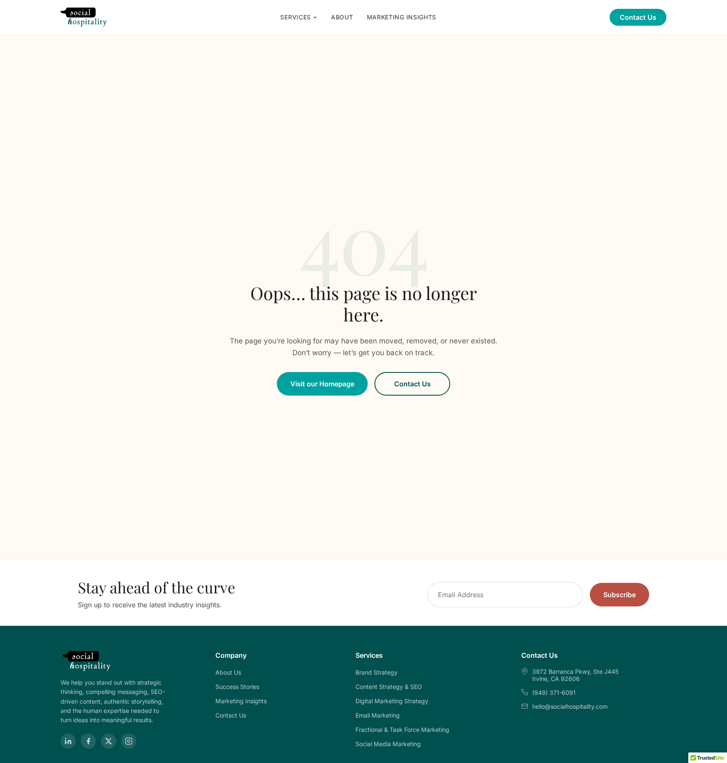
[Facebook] (88, 741)
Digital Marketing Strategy (392, 701)
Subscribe (619, 594)
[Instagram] (128, 741)
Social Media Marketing (388, 743)
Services (295, 17)
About (342, 17)
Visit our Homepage (322, 384)
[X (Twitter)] (108, 741)
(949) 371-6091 (554, 692)
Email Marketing (378, 715)
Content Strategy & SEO (389, 686)
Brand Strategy (377, 672)
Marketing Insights (402, 17)
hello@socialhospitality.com (570, 706)
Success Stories (237, 686)
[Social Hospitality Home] (84, 17)
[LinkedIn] (68, 741)
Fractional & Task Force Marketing (402, 729)
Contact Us (638, 17)
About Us (228, 672)
